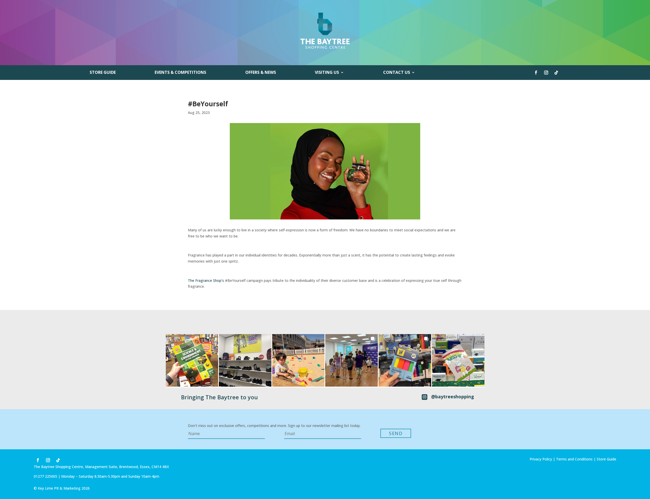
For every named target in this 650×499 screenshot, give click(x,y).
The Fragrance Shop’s (206, 280)
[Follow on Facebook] (536, 72)
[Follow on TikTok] (556, 72)
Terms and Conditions (574, 459)
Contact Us (396, 73)
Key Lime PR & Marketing (60, 488)
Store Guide (103, 73)
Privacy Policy (541, 459)
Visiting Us (327, 73)
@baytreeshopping (452, 396)
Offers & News (260, 73)
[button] (192, 360)
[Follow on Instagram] (546, 72)
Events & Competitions (180, 73)
